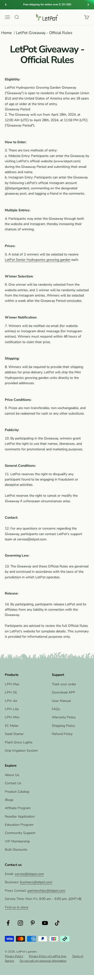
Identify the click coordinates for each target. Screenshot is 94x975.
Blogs (9, 800)
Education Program (19, 824)
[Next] (88, 4)
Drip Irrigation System (21, 750)
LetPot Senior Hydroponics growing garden (37, 259)
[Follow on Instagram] (20, 923)
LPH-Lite (12, 709)
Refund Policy (62, 734)
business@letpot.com (36, 882)
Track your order (64, 684)
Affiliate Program (18, 808)
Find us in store (16, 907)
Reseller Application (20, 816)
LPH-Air (11, 701)
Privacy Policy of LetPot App (47, 956)
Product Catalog (17, 791)
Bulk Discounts (16, 849)
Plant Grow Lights (19, 742)
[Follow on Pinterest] (32, 923)
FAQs (56, 709)
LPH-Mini (12, 717)
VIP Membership (17, 841)
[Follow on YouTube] (45, 923)
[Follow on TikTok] (57, 923)
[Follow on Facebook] (8, 923)
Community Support (20, 833)
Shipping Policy (63, 725)
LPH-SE (11, 692)
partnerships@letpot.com (46, 890)
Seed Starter (14, 734)
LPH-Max (12, 684)
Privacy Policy (14, 956)
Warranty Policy (64, 717)
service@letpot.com (29, 874)
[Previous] (6, 4)
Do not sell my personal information (43, 961)
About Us (12, 775)
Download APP (63, 692)
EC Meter (12, 725)
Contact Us (13, 783)
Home (6, 32)
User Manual (61, 701)
